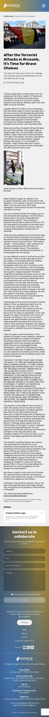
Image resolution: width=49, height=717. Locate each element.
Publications (8, 16)
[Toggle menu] (43, 6)
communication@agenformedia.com (24, 703)
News (24, 630)
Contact (24, 637)
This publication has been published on (17, 499)
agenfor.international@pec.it (24, 705)
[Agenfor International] (12, 6)
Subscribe (24, 622)
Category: (7, 501)
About (24, 633)
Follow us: (18, 647)
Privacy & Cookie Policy (24, 641)
